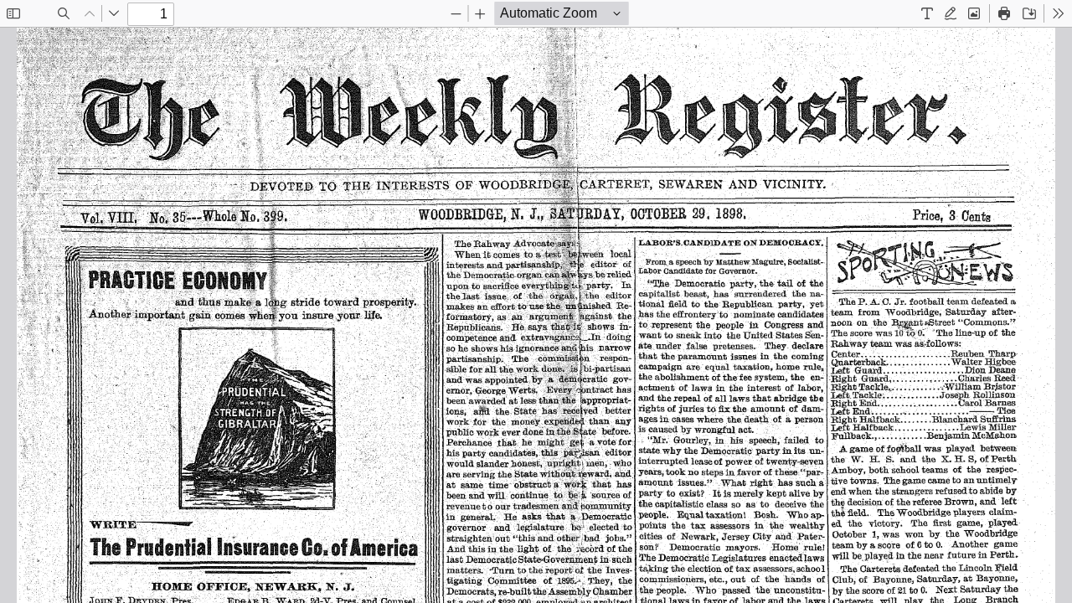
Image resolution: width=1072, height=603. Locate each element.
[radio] (927, 13)
